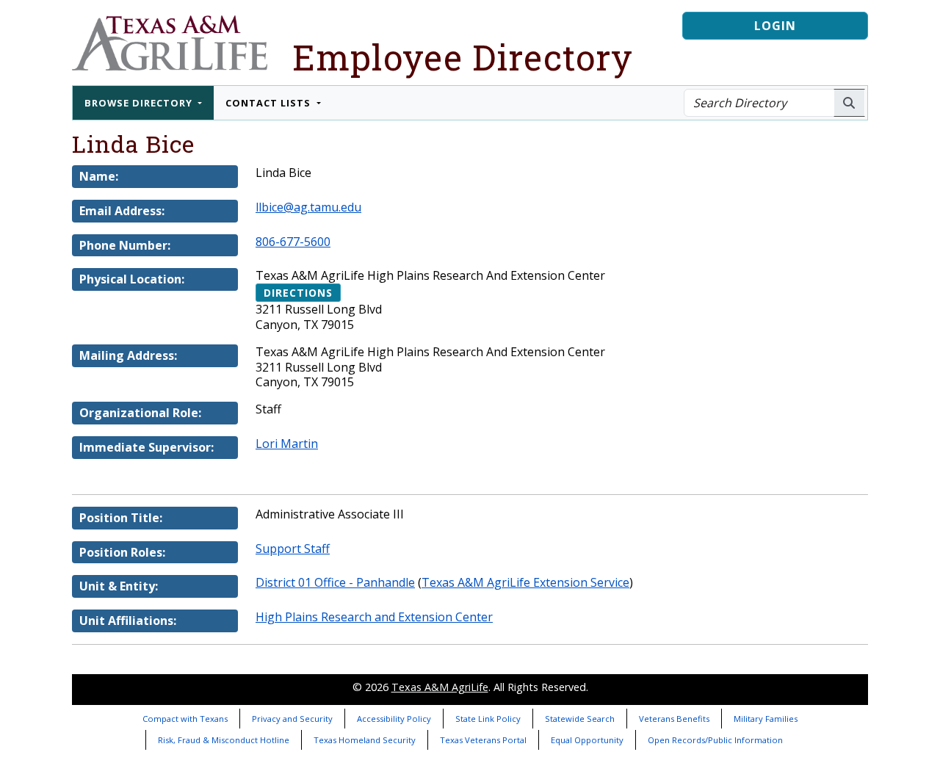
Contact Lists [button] (269, 102)
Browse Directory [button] (139, 102)
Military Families (766, 718)
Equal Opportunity (587, 739)
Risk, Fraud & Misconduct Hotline (223, 739)
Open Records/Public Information (715, 739)
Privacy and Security (292, 718)
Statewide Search (580, 718)
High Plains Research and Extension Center (374, 617)
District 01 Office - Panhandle (335, 582)
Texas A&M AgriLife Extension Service (525, 582)
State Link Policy (488, 718)
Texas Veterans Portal (483, 739)
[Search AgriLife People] (849, 103)
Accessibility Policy (394, 718)
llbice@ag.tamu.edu (308, 207)
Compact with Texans (185, 718)
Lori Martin (287, 443)
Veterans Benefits (674, 718)
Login (775, 26)
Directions (298, 293)
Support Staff (293, 548)
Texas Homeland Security (365, 739)
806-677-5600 (293, 242)
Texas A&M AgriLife (439, 687)
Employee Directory (462, 57)
